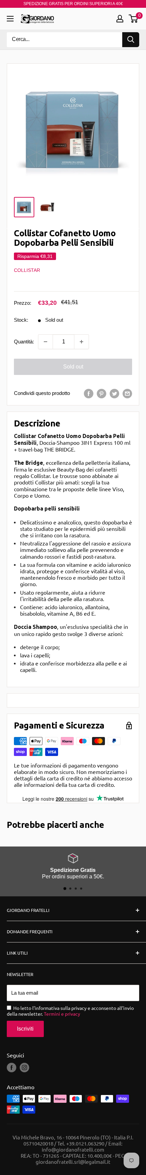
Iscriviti (25, 1029)
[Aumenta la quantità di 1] (81, 342)
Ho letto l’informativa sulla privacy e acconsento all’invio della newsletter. (70, 1011)
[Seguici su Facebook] (11, 1067)
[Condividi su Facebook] (88, 393)
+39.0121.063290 (85, 1143)
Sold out (73, 367)
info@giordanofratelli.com (73, 1149)
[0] (133, 19)
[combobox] (64, 39)
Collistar (27, 270)
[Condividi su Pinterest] (101, 393)
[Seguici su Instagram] (24, 1067)
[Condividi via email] (127, 393)
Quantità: (24, 341)
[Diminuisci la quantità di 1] (45, 342)
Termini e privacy (62, 1014)
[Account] (119, 18)
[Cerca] (130, 39)
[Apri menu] (10, 18)
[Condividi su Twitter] (114, 393)
